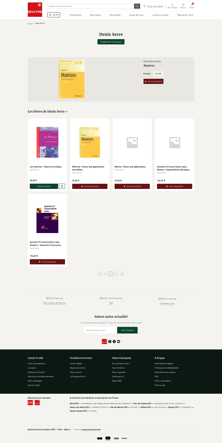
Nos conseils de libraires (54, 303)
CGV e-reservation (163, 380)
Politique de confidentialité (167, 368)
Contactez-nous (167, 303)
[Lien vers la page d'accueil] (35, 9)
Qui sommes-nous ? (121, 363)
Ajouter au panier (43, 186)
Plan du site (160, 385)
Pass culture (76, 372)
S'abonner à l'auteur (111, 41)
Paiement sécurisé (36, 372)
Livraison (32, 368)
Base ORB (116, 380)
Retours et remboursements (41, 376)
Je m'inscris (127, 330)
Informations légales (164, 363)
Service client (34, 385)
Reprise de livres (77, 368)
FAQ (111, 303)
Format (147, 73)
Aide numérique (35, 380)
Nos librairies (118, 368)
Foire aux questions (36, 363)
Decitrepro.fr (118, 376)
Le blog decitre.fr (77, 376)
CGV (156, 376)
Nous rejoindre (119, 372)
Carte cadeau (76, 363)
